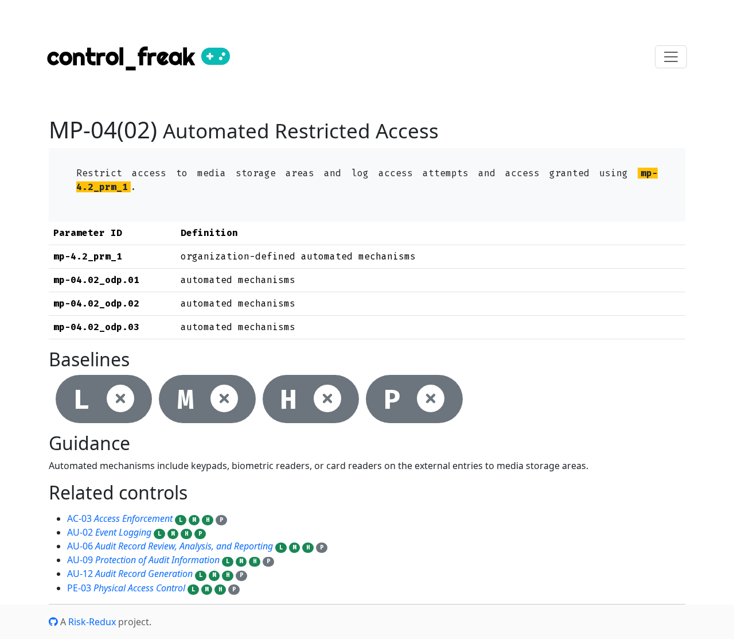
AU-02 (109, 532)
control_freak (124, 56)
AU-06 (170, 546)
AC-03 (120, 518)
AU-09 (143, 559)
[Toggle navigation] (671, 56)
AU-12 (130, 573)
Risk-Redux (92, 621)
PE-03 (126, 588)
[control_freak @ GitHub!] (53, 621)
